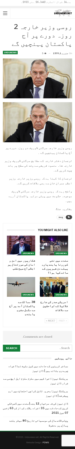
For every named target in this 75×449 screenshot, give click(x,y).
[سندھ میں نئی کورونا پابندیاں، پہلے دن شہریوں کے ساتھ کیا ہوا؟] (54, 245)
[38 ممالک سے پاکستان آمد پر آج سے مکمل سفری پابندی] (21, 287)
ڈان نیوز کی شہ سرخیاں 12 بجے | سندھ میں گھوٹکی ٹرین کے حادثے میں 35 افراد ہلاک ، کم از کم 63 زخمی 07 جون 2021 (35, 408)
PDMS (45, 442)
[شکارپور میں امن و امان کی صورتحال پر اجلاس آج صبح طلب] (21, 245)
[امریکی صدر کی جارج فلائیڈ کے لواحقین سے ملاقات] (54, 287)
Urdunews (10, 52)
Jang (60, 217)
